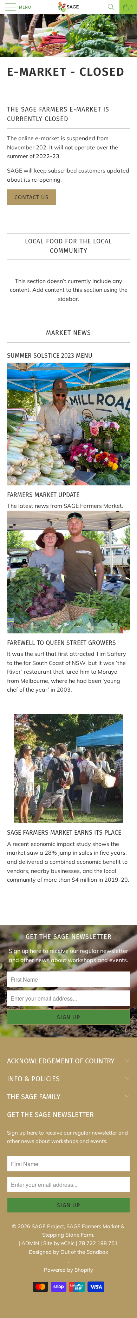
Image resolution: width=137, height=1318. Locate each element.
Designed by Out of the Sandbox (68, 1252)
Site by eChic (58, 1243)
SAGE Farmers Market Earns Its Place (64, 832)
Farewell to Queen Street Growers (61, 643)
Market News (68, 333)
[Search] (111, 7)
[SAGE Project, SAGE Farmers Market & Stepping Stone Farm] (68, 7)
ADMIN (30, 1243)
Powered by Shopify (68, 1269)
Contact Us (31, 197)
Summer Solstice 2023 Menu (49, 355)
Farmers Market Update (43, 495)
